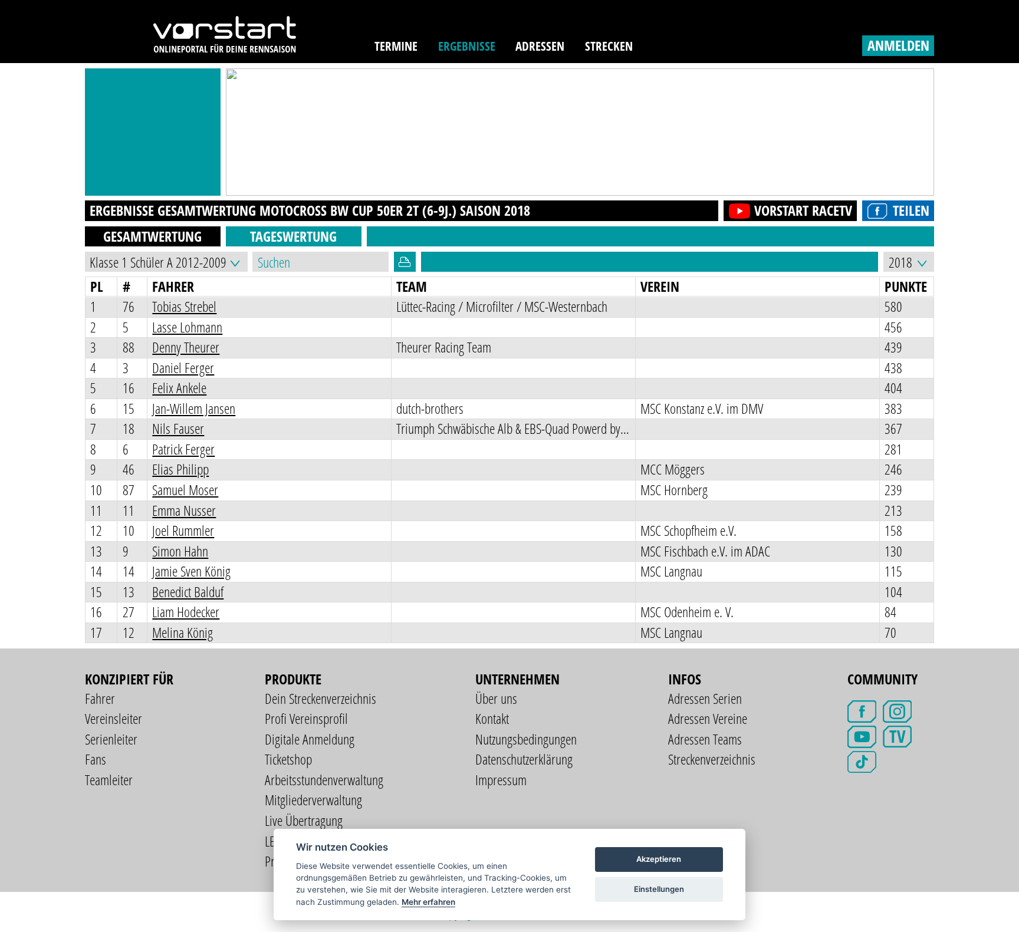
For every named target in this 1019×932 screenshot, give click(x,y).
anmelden (898, 45)
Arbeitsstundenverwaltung (324, 779)
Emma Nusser (184, 510)
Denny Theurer (185, 347)
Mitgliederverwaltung (313, 799)
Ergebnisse (466, 46)
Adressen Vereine (707, 718)
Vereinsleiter (113, 718)
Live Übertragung (304, 820)
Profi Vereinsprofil (306, 718)
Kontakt (492, 718)
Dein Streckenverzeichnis (320, 698)
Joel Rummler (183, 530)
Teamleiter (109, 779)
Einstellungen (659, 889)
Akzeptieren (658, 859)
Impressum (501, 779)
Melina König (182, 632)
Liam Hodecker (185, 611)
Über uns (496, 698)
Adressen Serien (705, 698)
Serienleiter (111, 739)
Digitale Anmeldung (309, 739)
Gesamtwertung (152, 236)
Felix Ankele (179, 387)
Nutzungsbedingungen (526, 739)
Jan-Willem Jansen (193, 408)
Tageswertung (293, 236)
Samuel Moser (185, 489)
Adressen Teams (705, 739)
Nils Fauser (178, 428)
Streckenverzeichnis (711, 759)
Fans (95, 759)
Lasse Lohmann (187, 327)
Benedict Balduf (187, 591)
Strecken (609, 46)
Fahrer (100, 698)
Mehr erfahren (428, 902)
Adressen (539, 46)
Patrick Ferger (183, 449)
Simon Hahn (180, 551)
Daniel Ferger (183, 367)
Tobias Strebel (184, 306)
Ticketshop (288, 759)
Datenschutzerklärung (524, 759)
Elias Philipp (180, 469)
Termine (396, 46)
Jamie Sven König (191, 571)
